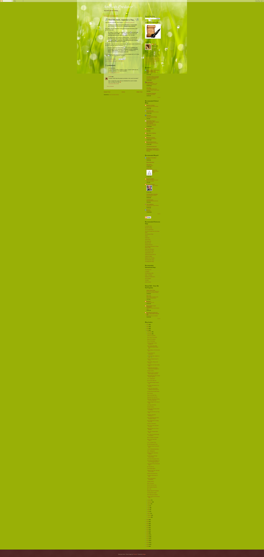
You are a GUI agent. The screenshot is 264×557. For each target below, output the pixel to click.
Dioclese (148, 209)
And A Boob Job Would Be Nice (152, 200)
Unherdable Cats (150, 110)
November (150, 333)
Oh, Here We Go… (151, 466)
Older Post (139, 92)
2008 (148, 546)
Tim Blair (147, 280)
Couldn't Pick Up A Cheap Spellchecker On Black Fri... (153, 368)
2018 (148, 527)
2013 (148, 536)
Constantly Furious (151, 184)
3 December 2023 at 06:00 (113, 83)
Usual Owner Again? (151, 468)
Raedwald (149, 301)
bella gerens (149, 164)
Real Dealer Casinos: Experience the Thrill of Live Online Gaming (153, 292)
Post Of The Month (151, 341)
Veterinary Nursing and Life (150, 254)
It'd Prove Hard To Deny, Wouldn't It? (152, 344)
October (149, 500)
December (150, 331)
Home (123, 92)
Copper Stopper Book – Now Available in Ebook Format (152, 84)
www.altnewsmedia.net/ (152, 146)
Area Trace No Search (149, 249)
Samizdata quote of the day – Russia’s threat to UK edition (152, 117)
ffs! (117, 60)
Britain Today (149, 169)
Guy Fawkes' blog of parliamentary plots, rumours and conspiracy (153, 122)
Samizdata (149, 115)
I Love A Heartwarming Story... (153, 449)
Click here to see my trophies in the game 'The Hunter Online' (152, 58)
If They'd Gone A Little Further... (153, 391)
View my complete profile (150, 63)
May (149, 509)
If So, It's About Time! (151, 442)
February (149, 515)
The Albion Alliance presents (153, 76)
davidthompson (150, 199)
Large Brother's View (149, 252)
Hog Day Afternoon (149, 244)
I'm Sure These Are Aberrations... (151, 354)
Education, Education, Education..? (151, 415)
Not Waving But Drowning (151, 138)
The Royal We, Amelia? (152, 492)
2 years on (148, 129)
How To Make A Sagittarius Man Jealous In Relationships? (152, 297)
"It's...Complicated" (151, 378)
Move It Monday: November (152, 437)
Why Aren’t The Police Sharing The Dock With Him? (153, 399)
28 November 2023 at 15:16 (113, 72)
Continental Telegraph (151, 93)
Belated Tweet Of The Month (153, 490)
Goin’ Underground (151, 451)
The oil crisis (149, 211)
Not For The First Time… (152, 485)
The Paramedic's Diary (149, 259)
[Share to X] (122, 59)
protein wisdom (148, 282)
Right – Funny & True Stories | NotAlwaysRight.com (153, 71)
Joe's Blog (149, 87)
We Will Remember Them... (152, 444)
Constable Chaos (148, 226)
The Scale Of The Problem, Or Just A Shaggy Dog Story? (153, 461)
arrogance (110, 60)
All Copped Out (148, 241)
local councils (121, 60)
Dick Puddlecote (150, 204)
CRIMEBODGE (150, 82)
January (149, 517)
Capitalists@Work (150, 178)
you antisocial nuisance (128, 22)
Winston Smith (148, 242)
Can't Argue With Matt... (152, 404)
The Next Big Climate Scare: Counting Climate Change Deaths (153, 90)
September (150, 502)
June (149, 507)
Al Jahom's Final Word (151, 157)
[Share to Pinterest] (124, 59)
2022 (148, 519)
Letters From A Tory (151, 290)
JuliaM (109, 76)
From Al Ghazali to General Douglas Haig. (152, 196)
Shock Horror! (150, 393)
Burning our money (151, 137)
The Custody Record (149, 229)
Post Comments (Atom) (114, 94)
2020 (148, 523)
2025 (148, 326)
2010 (148, 542)
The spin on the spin (150, 302)
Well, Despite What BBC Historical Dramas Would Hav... (152, 347)
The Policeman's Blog (149, 251)
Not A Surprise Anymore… (152, 487)
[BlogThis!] (120, 59)
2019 (148, 525)
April (149, 511)
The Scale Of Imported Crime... (153, 458)
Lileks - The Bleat (148, 275)
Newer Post (107, 92)
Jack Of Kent (147, 239)
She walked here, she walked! (152, 315)
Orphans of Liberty (150, 105)
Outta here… (149, 158)
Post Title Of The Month (152, 337)
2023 (148, 330)
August (149, 503)
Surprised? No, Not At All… (152, 397)
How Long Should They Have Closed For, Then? (153, 418)
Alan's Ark (149, 295)
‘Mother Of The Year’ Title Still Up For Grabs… (153, 471)
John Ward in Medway (151, 133)
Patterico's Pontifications (150, 276)
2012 (148, 538)
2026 (148, 324)
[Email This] (119, 59)
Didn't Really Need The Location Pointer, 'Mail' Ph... (153, 376)
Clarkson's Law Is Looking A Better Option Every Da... (152, 373)
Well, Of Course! (150, 483)
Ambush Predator (118, 6)
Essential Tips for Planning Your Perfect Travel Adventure (152, 78)
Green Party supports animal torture (155, 171)
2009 (148, 544)
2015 (148, 533)
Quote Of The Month (151, 339)
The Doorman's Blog (149, 234)
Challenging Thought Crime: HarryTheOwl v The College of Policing (153, 150)
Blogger (144, 554)
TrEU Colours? (155, 185)
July (148, 505)
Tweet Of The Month (151, 335)
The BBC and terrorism (151, 94)
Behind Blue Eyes (150, 162)
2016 (148, 531)
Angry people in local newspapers (151, 306)
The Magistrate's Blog (149, 261)
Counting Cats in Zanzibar (152, 194)
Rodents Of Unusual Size (152, 473)
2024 (148, 328)
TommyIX (135, 554)
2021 (148, 521)
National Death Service (151, 142)
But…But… (149, 489)
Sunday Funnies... (151, 370)
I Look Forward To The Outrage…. (153, 143)
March (149, 513)
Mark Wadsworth (150, 128)
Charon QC (147, 237)
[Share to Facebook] (123, 59)
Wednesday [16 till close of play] (152, 111)
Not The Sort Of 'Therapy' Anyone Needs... (152, 456)
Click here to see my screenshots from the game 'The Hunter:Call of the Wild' (152, 61)
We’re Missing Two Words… (152, 494)
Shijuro (146, 235)
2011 (148, 540)
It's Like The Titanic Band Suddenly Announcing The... (153, 389)
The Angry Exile (148, 269)
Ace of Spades (148, 278)
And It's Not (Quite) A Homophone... (151, 479)
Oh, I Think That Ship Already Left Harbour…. (153, 435)
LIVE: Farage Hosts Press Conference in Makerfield (151, 125)
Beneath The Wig (148, 227)
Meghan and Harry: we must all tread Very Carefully (152, 181)
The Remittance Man (149, 273)
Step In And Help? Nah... (152, 395)
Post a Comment (110, 86)
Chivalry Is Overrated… (152, 423)
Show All (159, 97)
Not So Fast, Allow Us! (151, 380)
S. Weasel (147, 271)
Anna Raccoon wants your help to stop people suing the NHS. (153, 313)
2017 (148, 529)
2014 (148, 534)
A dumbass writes (150, 165)
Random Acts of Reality (149, 258)
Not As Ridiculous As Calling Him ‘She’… (153, 421)
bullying (114, 60)
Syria (147, 134)
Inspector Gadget (148, 256)
